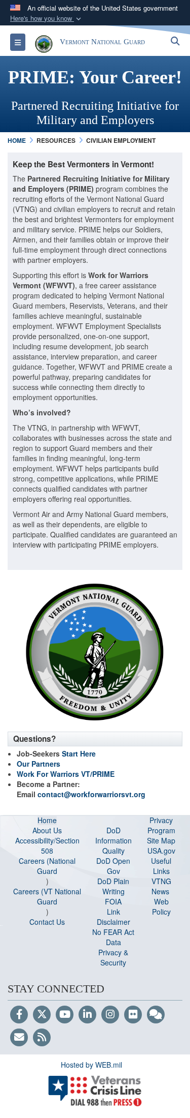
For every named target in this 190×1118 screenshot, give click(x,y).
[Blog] (156, 1015)
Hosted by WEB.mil (91, 1065)
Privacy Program (161, 825)
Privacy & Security (113, 957)
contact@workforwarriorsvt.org (91, 794)
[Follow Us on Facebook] (19, 1015)
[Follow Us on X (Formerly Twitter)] (42, 1015)
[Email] (19, 1038)
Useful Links (161, 866)
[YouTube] (64, 1015)
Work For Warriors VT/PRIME (66, 774)
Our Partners (38, 764)
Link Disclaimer (113, 917)
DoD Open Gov (113, 866)
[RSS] (42, 1038)
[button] (46, 18)
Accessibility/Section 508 (47, 845)
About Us (47, 830)
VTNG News (161, 886)
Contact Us (47, 922)
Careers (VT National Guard (47, 896)
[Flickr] (133, 1015)
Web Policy (161, 906)
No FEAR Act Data (113, 937)
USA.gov (161, 850)
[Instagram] (110, 1015)
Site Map (161, 840)
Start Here (79, 753)
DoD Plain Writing (113, 886)
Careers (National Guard (47, 866)
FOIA (113, 901)
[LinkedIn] (87, 1015)
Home (47, 820)
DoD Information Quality (113, 840)
